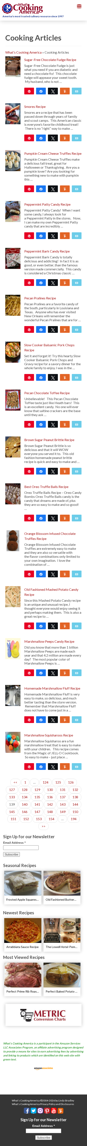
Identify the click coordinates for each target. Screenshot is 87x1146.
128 (24, 790)
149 (62, 812)
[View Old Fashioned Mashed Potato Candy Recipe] (12, 596)
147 (37, 812)
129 (37, 790)
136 (50, 797)
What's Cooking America (23, 52)
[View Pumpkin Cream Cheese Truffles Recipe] (12, 160)
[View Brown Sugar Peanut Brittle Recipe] (12, 446)
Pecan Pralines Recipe (40, 298)
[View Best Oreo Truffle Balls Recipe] (12, 493)
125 (58, 782)
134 (24, 797)
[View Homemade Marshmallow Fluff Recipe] (12, 695)
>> (43, 826)
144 (75, 804)
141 (37, 804)
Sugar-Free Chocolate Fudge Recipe (50, 60)
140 (24, 804)
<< (15, 782)
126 (71, 782)
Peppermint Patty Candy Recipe (47, 204)
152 (26, 819)
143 (62, 804)
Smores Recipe (35, 106)
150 (75, 812)
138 (75, 797)
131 (62, 790)
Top (82, 1140)
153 (39, 819)
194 (73, 819)
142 (50, 804)
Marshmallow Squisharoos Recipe (48, 735)
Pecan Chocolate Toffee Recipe (47, 393)
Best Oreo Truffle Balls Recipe (46, 487)
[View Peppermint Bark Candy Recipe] (12, 258)
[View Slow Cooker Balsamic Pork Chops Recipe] (12, 352)
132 (75, 790)
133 (12, 797)
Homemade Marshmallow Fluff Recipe (52, 688)
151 (13, 819)
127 (12, 790)
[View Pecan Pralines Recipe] (12, 305)
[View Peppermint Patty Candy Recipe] (12, 211)
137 (62, 797)
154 (51, 819)
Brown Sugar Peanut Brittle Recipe (49, 440)
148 (50, 812)
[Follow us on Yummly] (60, 1111)
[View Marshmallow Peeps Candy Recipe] (12, 648)
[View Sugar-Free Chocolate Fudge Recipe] (12, 66)
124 (45, 782)
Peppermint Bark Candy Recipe (47, 251)
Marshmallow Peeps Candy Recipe (49, 641)
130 (50, 790)
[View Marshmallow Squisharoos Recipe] (12, 742)
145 (12, 812)
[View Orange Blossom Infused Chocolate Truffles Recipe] (13, 540)
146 (24, 812)
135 (37, 797)
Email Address (14, 842)
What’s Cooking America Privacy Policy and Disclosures (43, 1104)
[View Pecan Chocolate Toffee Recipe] (12, 400)
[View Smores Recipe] (12, 113)
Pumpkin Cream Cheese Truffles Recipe (53, 153)
